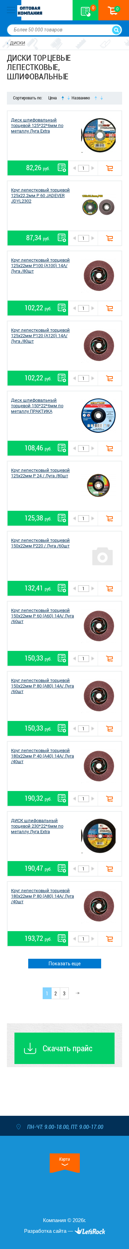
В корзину (109, 168)
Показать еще (64, 963)
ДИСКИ (17, 43)
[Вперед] (75, 993)
